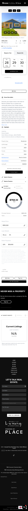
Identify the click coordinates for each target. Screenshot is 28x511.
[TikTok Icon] (13, 455)
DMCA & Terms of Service (15, 509)
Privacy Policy (5, 509)
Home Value (14, 370)
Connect (14, 374)
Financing (14, 368)
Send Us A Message (14, 415)
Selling (14, 366)
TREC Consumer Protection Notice (14, 467)
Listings (14, 362)
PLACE (14, 448)
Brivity (13, 507)
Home (14, 360)
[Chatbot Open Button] (24, 507)
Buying (14, 364)
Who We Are (14, 372)
